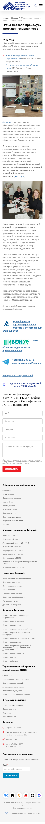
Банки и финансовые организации (16, 578)
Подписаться (11, 775)
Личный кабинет (9, 717)
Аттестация (7, 122)
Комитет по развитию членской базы (17, 629)
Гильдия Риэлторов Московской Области (22, 5)
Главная (5, 18)
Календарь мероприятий (12, 705)
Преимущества (8, 506)
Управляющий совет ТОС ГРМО (15, 543)
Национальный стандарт (12, 521)
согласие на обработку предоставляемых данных (22, 462)
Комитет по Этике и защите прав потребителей (15, 617)
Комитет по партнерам (11, 625)
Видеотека (6, 713)
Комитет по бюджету (10, 661)
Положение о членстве (11, 498)
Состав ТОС (7, 676)
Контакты (6, 524)
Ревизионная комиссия (11, 547)
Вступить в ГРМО (9, 509)
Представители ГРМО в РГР (14, 554)
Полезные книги (9, 709)
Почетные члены (9, 513)
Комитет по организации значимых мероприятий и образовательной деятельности (16, 648)
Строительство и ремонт (12, 586)
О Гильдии (6, 491)
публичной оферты (27, 460)
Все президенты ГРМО (11, 558)
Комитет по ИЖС (9, 657)
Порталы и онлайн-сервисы (13, 597)
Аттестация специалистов (13, 687)
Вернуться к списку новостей (17, 375)
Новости (14, 18)
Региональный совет (10, 539)
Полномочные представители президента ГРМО (19, 563)
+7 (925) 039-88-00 (13, 728)
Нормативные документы (12, 691)
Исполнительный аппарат (13, 567)
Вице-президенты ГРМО (12, 550)
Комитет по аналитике (11, 642)
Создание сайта (16, 813)
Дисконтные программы (12, 605)
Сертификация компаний (12, 683)
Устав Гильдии (8, 494)
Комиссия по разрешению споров (16, 694)
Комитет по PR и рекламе (13, 621)
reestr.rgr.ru (19, 176)
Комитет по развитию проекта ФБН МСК (19, 638)
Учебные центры (9, 590)
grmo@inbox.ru (12, 739)
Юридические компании (12, 593)
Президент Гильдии (10, 535)
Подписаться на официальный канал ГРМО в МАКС (25, 384)
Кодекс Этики (7, 502)
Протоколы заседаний (11, 517)
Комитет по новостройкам (13, 653)
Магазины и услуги (10, 601)
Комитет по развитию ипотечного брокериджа (16, 633)
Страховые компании (11, 582)
